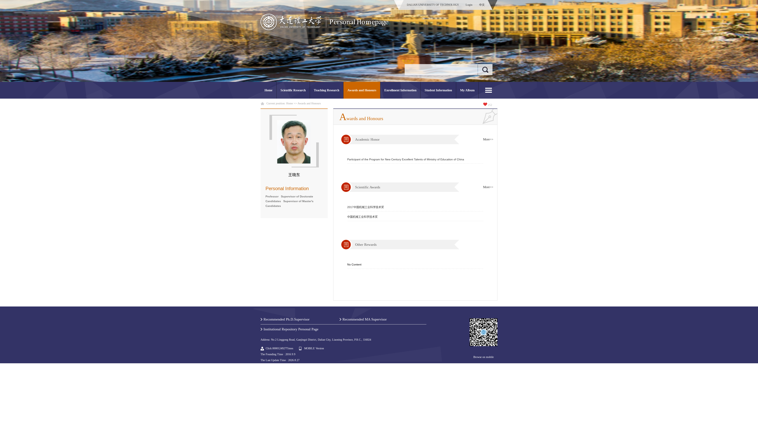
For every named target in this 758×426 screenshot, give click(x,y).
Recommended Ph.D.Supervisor (287, 319)
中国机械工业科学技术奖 (362, 216)
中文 (482, 4)
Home (268, 90)
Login (469, 4)
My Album (467, 90)
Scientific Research (293, 90)
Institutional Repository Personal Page (291, 329)
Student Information (438, 90)
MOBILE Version (314, 348)
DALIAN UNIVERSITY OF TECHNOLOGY (433, 4)
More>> (488, 139)
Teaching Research (326, 90)
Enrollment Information (400, 90)
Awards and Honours (361, 90)
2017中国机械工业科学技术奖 (365, 207)
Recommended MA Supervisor (364, 319)
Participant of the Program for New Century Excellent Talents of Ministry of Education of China (405, 159)
